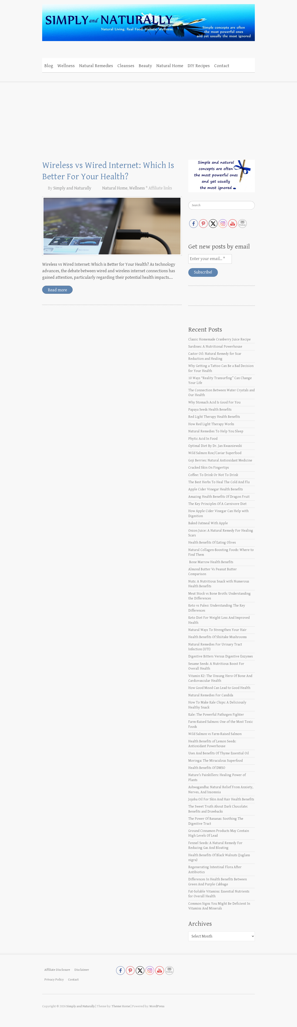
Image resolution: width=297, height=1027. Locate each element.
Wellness (66, 65)
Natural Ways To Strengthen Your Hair (217, 630)
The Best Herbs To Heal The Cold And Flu (219, 482)
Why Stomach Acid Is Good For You (214, 402)
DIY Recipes (199, 65)
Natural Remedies (96, 65)
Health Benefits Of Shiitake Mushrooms (217, 637)
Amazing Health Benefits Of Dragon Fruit (219, 497)
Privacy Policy (54, 979)
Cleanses (125, 65)
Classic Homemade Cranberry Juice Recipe (219, 339)
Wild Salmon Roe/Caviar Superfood (214, 453)
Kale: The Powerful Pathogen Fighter (216, 715)
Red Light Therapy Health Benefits (214, 417)
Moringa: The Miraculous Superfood (215, 761)
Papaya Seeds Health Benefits (210, 410)
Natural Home (169, 65)
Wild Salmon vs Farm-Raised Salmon (215, 734)
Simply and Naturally (72, 188)
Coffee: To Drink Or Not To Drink (213, 475)
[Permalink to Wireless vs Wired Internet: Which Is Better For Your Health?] (112, 226)
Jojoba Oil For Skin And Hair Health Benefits (221, 799)
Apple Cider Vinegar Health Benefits (215, 489)
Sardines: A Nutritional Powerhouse (215, 347)
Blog (48, 65)
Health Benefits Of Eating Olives (212, 543)
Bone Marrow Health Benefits (210, 562)
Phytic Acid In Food (202, 439)
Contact (221, 65)
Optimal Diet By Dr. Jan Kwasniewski (215, 446)
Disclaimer (81, 970)
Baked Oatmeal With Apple (208, 523)
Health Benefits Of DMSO (206, 768)
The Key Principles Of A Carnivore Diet (217, 504)
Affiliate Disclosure (57, 970)
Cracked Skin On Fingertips (208, 468)
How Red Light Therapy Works (211, 424)
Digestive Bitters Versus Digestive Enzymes (220, 656)
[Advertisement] (148, 114)
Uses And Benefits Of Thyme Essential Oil (218, 753)
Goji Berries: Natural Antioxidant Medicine (220, 460)
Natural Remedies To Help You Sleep (215, 431)
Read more (57, 290)
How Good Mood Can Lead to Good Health (219, 688)
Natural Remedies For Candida (210, 695)
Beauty (145, 65)
